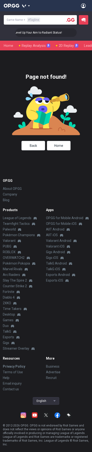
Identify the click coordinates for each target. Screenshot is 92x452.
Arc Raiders (11, 275)
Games (8, 320)
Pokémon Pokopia (16, 263)
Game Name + (23, 20)
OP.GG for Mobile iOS (61, 224)
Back (33, 146)
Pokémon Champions (19, 235)
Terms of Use (13, 372)
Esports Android (58, 275)
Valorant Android (58, 241)
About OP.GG (12, 189)
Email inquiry (12, 383)
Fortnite (8, 292)
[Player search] (70, 20)
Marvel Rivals (12, 269)
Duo (6, 326)
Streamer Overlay (16, 348)
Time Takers (12, 309)
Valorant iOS (55, 246)
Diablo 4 (9, 297)
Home (8, 45)
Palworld (9, 229)
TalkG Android (56, 263)
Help (6, 378)
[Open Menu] (83, 5)
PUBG (7, 246)
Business (52, 366)
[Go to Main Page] (11, 6)
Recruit (51, 378)
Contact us (11, 389)
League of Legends (17, 218)
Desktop (9, 314)
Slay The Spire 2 (15, 280)
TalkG (7, 331)
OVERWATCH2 (14, 258)
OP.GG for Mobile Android (64, 218)
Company (10, 194)
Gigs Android (55, 252)
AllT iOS (52, 235)
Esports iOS (54, 280)
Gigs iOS (52, 258)
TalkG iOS (53, 269)
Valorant (9, 241)
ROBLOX (9, 252)
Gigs (6, 343)
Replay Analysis (35, 45)
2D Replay (68, 45)
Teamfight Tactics (16, 224)
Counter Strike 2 (15, 286)
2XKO (7, 303)
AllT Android (55, 229)
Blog (6, 200)
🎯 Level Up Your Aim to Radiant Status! (35, 32)
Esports (8, 337)
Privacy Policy (14, 366)
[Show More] (26, 5)
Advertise (53, 372)
